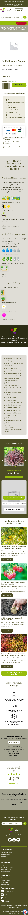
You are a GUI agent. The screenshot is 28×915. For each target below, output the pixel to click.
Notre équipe (4, 856)
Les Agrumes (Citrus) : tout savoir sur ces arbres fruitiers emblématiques (13, 547)
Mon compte (4, 878)
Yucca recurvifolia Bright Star (14, 470)
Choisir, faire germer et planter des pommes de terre (12, 619)
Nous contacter (5, 884)
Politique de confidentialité (15, 905)
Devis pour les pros (6, 869)
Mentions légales (5, 905)
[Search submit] (25, 17)
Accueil (3, 27)
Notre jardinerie (5, 854)
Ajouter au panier (19, 85)
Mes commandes (5, 880)
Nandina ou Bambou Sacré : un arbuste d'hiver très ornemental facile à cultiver (13, 654)
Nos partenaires (5, 872)
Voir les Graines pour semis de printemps (14, 504)
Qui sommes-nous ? (6, 852)
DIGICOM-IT (16, 913)
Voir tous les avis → (14, 783)
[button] (25, 10)
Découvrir (14, 476)
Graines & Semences (12, 27)
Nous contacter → (14, 755)
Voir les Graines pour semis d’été (14, 509)
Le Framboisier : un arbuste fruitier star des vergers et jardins (13, 583)
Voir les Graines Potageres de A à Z (14, 498)
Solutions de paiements (7, 867)
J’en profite (21, 23)
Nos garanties (5, 865)
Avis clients (4, 859)
